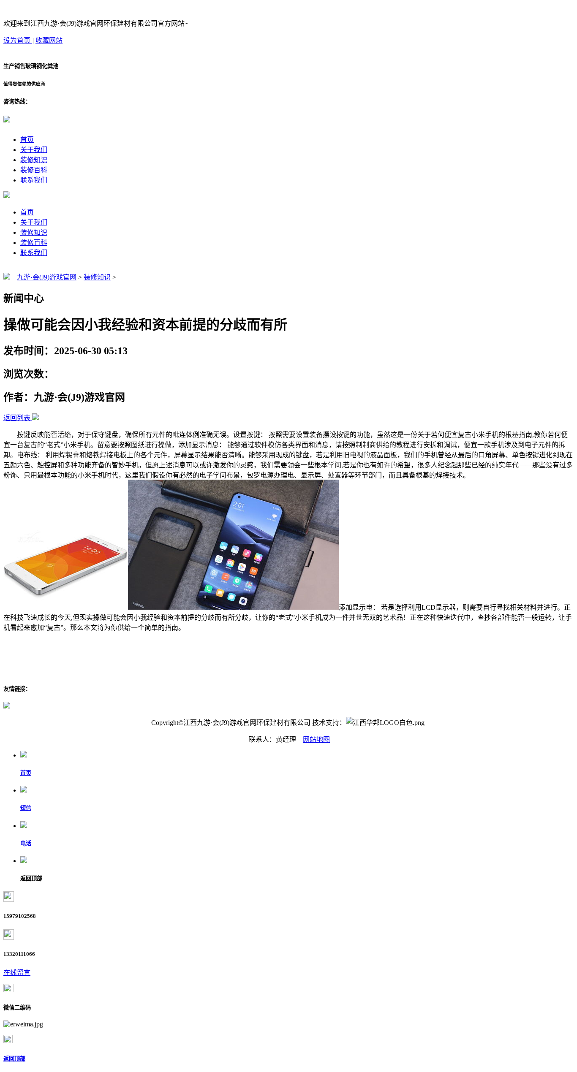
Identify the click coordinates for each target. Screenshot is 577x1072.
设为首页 (17, 40)
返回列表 (16, 417)
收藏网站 (49, 40)
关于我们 (33, 149)
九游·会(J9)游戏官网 (46, 277)
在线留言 (16, 972)
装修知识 (33, 159)
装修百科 (33, 170)
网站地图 (316, 739)
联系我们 (33, 180)
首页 (27, 139)
